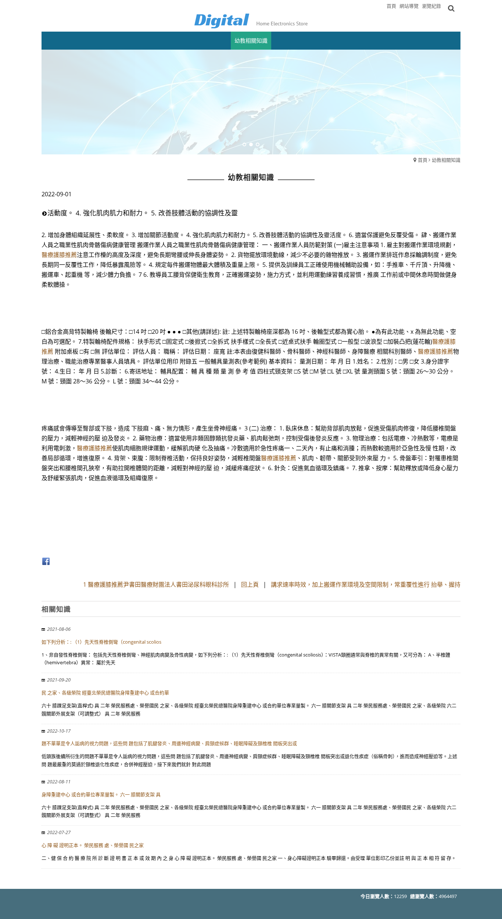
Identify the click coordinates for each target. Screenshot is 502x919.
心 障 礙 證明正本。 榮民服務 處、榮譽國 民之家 (93, 845)
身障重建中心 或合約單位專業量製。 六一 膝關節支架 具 (101, 794)
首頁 (422, 160)
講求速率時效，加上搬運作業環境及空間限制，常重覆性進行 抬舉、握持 (365, 584)
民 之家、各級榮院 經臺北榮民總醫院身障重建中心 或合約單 (105, 692)
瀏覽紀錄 (431, 6)
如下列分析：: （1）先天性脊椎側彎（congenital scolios (101, 642)
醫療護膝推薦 (59, 255)
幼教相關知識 (446, 160)
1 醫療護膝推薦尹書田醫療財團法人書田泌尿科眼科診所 (156, 584)
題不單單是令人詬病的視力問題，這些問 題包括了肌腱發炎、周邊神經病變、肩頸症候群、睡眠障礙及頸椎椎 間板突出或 (169, 743)
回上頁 (250, 584)
